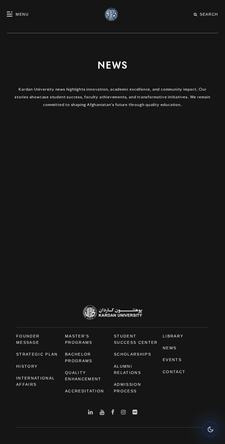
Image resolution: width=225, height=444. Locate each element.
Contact (174, 372)
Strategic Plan (37, 354)
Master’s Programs (78, 339)
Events (172, 360)
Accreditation (84, 391)
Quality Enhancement (83, 375)
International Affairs (35, 381)
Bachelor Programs (78, 357)
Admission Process (127, 387)
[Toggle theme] (210, 429)
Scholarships (132, 354)
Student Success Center (136, 339)
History (27, 366)
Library (173, 336)
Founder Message (28, 339)
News (169, 348)
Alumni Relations (127, 369)
